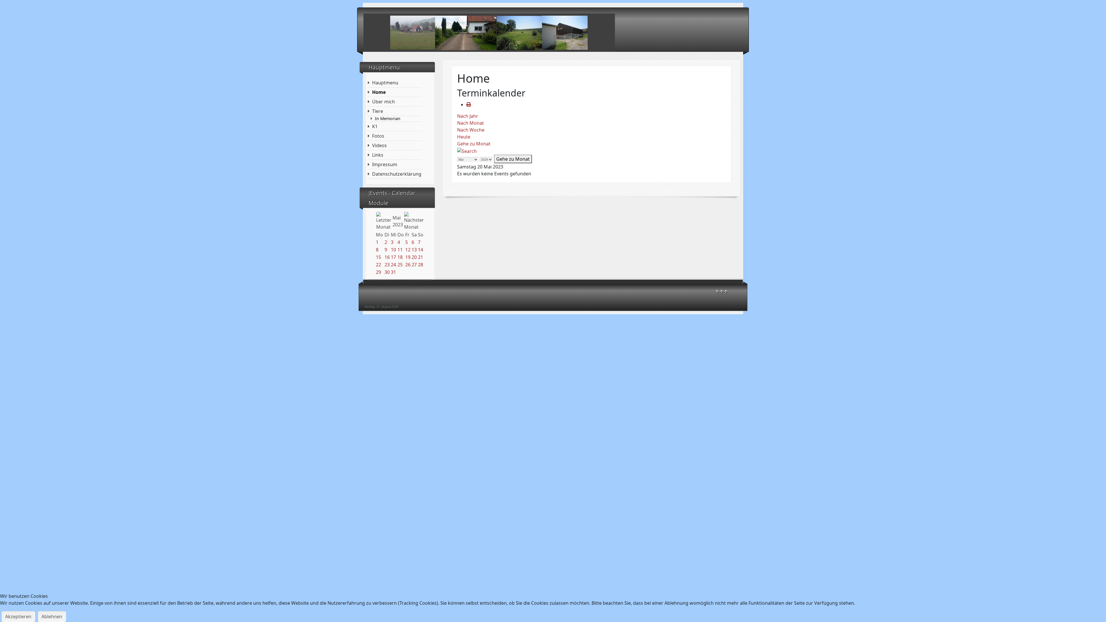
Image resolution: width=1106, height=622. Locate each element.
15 (378, 257)
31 (393, 272)
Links (377, 155)
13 (414, 249)
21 (420, 257)
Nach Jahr (467, 116)
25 (400, 264)
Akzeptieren (18, 616)
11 (400, 249)
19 (407, 257)
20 (414, 257)
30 (387, 272)
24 (393, 264)
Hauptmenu (385, 82)
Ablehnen (51, 616)
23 (387, 264)
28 (420, 264)
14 (420, 249)
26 (407, 264)
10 (393, 249)
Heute (463, 137)
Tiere (377, 111)
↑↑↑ (721, 292)
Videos (379, 145)
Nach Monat (470, 123)
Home (379, 92)
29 (378, 272)
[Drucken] (468, 104)
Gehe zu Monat (473, 144)
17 (393, 257)
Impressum (384, 164)
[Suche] (467, 150)
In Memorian (387, 118)
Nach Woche (470, 130)
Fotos (378, 136)
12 (407, 249)
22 (378, 264)
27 (414, 264)
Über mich (383, 101)
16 (387, 257)
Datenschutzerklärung (396, 174)
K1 (375, 126)
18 (400, 257)
